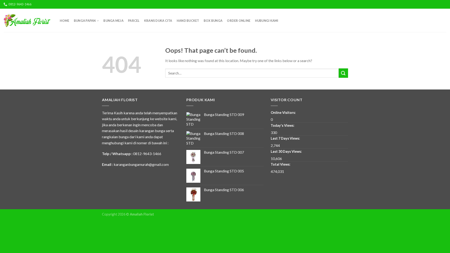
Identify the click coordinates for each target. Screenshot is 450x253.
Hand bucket (188, 20)
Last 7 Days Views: (286, 138)
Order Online (238, 20)
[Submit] (343, 73)
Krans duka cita (158, 20)
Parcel (134, 20)
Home (64, 20)
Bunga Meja (113, 20)
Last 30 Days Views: (287, 151)
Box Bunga (213, 20)
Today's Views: (283, 125)
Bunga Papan (85, 20)
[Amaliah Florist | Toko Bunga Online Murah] (27, 20)
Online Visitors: (283, 113)
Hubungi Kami (266, 20)
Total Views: (281, 164)
